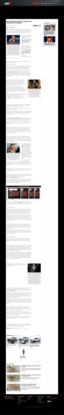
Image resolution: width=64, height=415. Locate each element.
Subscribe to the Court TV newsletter (9, 398)
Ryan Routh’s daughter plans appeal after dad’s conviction (31, 366)
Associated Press (12, 27)
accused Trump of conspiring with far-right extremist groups (26, 40)
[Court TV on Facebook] (51, 1)
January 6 (20, 328)
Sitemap (19, 398)
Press (28, 399)
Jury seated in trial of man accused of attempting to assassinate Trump (29, 385)
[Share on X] (35, 25)
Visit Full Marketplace (38, 335)
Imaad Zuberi (20, 201)
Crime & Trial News (44, 3)
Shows (53, 3)
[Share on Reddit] (37, 25)
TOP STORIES (46, 23)
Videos (49, 3)
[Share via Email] (38, 25)
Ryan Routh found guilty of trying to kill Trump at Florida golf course (31, 376)
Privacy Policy (39, 399)
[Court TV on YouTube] (57, 1)
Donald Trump (15, 328)
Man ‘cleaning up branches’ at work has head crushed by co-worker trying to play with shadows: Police (49, 44)
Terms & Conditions (40, 398)
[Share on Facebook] (33, 25)
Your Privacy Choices (40, 402)
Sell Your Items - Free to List (17, 335)
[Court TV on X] (55, 1)
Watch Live (35, 3)
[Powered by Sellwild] (39, 361)
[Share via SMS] (40, 25)
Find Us (56, 3)
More (24, 370)
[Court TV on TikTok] (59, 1)
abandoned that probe (14, 177)
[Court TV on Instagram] (53, 1)
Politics (25, 328)
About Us (29, 398)
